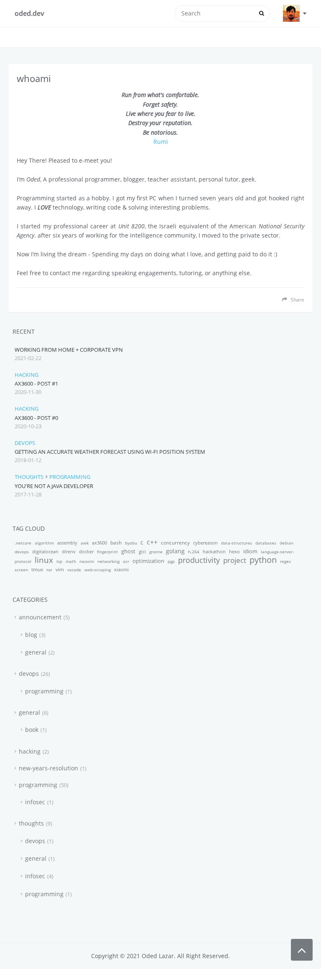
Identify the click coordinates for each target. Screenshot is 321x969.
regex (285, 561)
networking (108, 561)
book (31, 730)
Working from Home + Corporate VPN (69, 349)
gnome (156, 552)
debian (286, 543)
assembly (67, 542)
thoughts (29, 477)
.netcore (23, 543)
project (234, 560)
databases (265, 543)
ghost (128, 551)
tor (49, 570)
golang (175, 551)
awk (85, 543)
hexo (234, 551)
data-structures (236, 543)
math (71, 561)
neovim (86, 561)
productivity (199, 560)
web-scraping (97, 570)
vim (60, 569)
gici (142, 551)
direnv (69, 551)
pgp (171, 561)
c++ (152, 542)
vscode (74, 570)
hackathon (214, 551)
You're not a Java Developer (54, 486)
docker (86, 551)
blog (31, 635)
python (263, 559)
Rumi (160, 142)
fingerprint (107, 552)
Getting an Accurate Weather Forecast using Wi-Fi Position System (110, 451)
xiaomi (121, 569)
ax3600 (99, 542)
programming (69, 477)
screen (21, 570)
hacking (26, 374)
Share (296, 299)
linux (44, 560)
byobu (131, 543)
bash (116, 542)
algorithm (44, 543)
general (35, 652)
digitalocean (45, 551)
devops (25, 443)
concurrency (175, 542)
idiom (250, 551)
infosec (35, 802)
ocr (126, 561)
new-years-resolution (48, 768)
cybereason (205, 542)
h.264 (193, 552)
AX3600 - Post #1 (36, 383)
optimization (148, 561)
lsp (59, 561)
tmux (37, 569)
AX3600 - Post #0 (36, 418)
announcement (40, 617)
